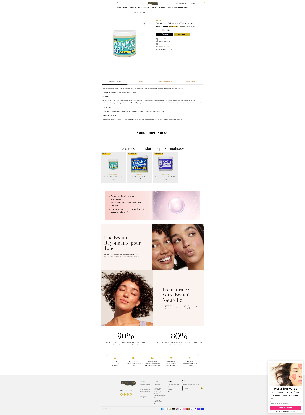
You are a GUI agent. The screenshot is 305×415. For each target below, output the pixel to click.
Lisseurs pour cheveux (145, 391)
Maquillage (146, 7)
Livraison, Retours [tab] (190, 81)
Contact (170, 389)
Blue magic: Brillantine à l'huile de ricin (113, 176)
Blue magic (160, 21)
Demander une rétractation (157, 389)
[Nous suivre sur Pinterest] (128, 394)
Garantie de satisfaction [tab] (165, 81)
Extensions (162, 7)
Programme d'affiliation (181, 7)
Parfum (154, 7)
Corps (138, 7)
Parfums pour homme (145, 387)
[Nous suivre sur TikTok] (131, 394)
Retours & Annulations (159, 395)
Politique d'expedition (159, 397)
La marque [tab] (140, 81)
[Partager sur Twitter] (171, 49)
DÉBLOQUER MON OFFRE (285, 407)
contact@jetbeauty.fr (127, 390)
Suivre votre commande (157, 385)
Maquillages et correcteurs (143, 396)
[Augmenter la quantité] (168, 30)
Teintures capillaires (144, 393)
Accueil (119, 7)
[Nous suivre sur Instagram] (124, 394)
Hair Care (143, 12)
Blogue (170, 387)
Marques (170, 7)
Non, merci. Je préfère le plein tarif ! (285, 411)
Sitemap (156, 403)
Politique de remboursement (158, 401)
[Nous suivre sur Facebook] (121, 394)
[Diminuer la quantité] (163, 30)
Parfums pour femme (145, 384)
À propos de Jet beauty (173, 384)
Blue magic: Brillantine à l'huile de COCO (165, 176)
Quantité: (159, 30)
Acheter (165, 34)
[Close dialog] (302, 363)
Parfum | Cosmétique (145, 389)
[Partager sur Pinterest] (174, 49)
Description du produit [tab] (115, 81)
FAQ (169, 391)
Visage (132, 7)
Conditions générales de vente (159, 392)
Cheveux (125, 7)
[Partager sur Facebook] (168, 49)
